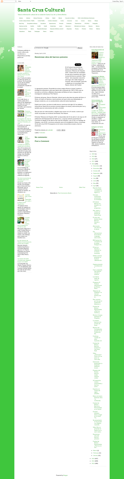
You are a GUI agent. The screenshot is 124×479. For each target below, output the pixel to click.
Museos (91, 26)
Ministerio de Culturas (79, 26)
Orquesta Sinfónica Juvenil (56, 29)
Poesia (77, 29)
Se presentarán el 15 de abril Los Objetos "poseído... (97, 422)
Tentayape (37, 31)
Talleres (98, 29)
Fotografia (95, 23)
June (94, 180)
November (96, 168)
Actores (21, 18)
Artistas (47, 18)
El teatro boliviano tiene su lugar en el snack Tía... (97, 414)
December (96, 166)
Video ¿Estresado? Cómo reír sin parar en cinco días (97, 356)
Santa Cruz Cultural (41, 10)
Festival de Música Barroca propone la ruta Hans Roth (96, 347)
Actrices (28, 18)
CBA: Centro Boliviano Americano (86, 18)
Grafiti (45, 26)
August (95, 176)
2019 (93, 156)
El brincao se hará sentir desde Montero (28, 163)
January (95, 455)
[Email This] (57, 130)
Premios (84, 29)
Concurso (69, 20)
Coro (76, 20)
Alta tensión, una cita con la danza (97, 227)
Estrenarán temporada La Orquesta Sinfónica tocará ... (97, 365)
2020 (93, 154)
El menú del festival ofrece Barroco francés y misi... (97, 220)
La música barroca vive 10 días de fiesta (97, 323)
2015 (93, 458)
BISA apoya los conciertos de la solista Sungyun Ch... (97, 242)
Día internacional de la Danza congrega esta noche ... (97, 234)
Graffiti (39, 26)
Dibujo (96, 20)
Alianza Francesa (37, 18)
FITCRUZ (87, 23)
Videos (51, 31)
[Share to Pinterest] (64, 130)
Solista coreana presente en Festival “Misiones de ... (97, 258)
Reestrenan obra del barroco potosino (96, 437)
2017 (93, 161)
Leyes (60, 26)
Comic (62, 20)
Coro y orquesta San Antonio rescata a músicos (97, 272)
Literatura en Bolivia (98, 76)
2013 (93, 463)
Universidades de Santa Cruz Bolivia (97, 100)
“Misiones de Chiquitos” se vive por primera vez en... (97, 294)
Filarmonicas (78, 23)
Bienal (60, 18)
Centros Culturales (52, 20)
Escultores (43, 23)
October (95, 171)
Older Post (82, 187)
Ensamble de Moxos (32, 23)
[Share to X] (61, 130)
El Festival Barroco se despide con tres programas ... (97, 205)
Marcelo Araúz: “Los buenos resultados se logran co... (97, 190)
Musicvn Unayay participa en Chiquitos (97, 316)
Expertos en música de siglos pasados (96, 391)
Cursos (83, 20)
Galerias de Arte (23, 26)
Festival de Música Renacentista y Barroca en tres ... (97, 444)
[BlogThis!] (59, 130)
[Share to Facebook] (63, 130)
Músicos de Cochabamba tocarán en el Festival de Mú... (97, 330)
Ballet (53, 18)
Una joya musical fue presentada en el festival (97, 197)
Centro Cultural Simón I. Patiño (26, 20)
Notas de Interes (23, 29)
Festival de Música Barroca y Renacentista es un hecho (97, 406)
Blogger (65, 475)
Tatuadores (22, 31)
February (96, 453)
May (94, 183)
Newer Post (39, 187)
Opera (32, 29)
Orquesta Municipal (42, 29)
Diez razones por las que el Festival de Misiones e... (97, 302)
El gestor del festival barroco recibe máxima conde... (96, 374)
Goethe (32, 26)
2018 (93, 159)
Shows (91, 29)
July (94, 178)
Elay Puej (21, 23)
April (94, 185)
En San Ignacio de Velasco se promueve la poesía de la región (24, 242)
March (95, 450)
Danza (89, 20)
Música (97, 26)
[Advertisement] (62, 40)
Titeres (44, 31)
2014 (93, 461)
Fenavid (61, 23)
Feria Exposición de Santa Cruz (98, 50)
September (96, 173)
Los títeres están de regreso (96, 278)
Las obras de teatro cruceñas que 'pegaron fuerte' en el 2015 (24, 260)
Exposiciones (52, 23)
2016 (93, 164)
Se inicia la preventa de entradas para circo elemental (24, 179)
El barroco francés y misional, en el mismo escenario (97, 250)
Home (61, 187)
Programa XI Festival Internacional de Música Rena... (97, 285)
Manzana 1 (68, 26)
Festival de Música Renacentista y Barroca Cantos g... (97, 309)
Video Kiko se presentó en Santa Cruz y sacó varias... (97, 429)
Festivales (69, 23)
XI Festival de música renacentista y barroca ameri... (97, 383)
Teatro (29, 31)
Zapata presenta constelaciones (97, 266)
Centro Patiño (41, 20)
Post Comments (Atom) (64, 193)
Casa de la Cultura (69, 18)
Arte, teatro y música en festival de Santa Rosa (97, 213)
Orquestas (69, 29)
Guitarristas (53, 26)
